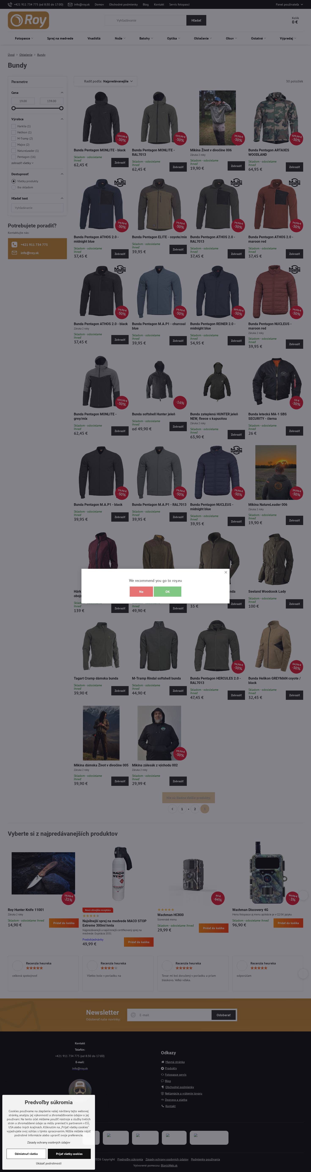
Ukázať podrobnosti (49, 1163)
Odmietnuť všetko (26, 1154)
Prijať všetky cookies (69, 1154)
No (141, 591)
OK (167, 591)
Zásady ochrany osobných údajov (48, 1142)
